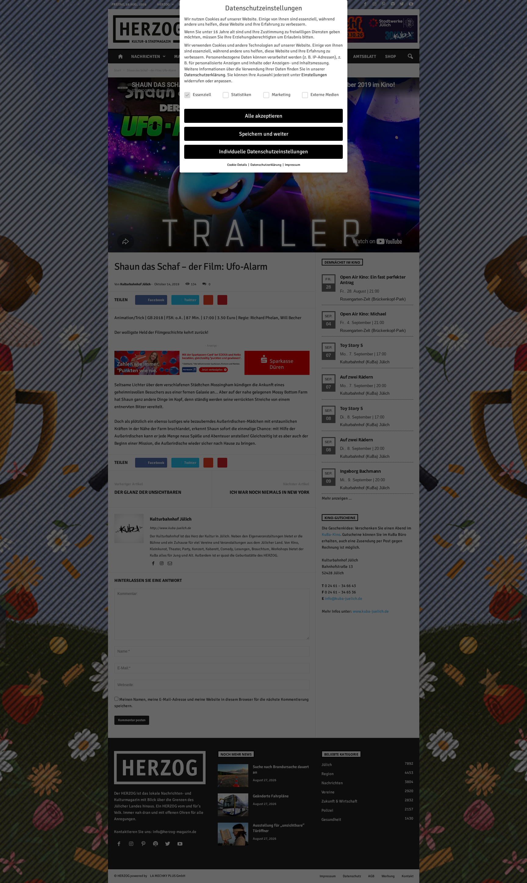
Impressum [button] (292, 165)
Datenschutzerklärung (204, 74)
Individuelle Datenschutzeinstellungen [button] (263, 151)
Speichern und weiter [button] (263, 134)
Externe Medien (324, 94)
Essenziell (202, 94)
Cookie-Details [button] (237, 165)
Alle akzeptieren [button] (263, 116)
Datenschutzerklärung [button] (266, 165)
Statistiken (241, 94)
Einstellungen (314, 74)
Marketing (281, 94)
